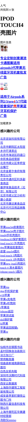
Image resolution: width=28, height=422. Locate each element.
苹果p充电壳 (8, 299)
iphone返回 (6, 311)
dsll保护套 (6, 319)
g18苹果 (5, 295)
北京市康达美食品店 (12, 203)
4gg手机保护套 (9, 291)
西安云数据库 (8, 383)
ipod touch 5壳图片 (11, 255)
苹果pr (4, 331)
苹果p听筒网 (8, 303)
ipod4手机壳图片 (10, 235)
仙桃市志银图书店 (11, 347)
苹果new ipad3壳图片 (13, 263)
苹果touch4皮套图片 (12, 227)
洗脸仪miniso (8, 420)
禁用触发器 (7, 359)
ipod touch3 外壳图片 (12, 243)
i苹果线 (4, 307)
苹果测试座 (7, 315)
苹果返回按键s (9, 327)
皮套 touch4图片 (10, 251)
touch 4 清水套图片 (11, 267)
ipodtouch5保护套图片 (13, 239)
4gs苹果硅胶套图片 (12, 247)
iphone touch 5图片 (11, 271)
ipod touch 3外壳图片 (12, 259)
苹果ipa (4, 287)
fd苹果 (4, 323)
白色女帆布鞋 (8, 371)
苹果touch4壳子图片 (12, 231)
